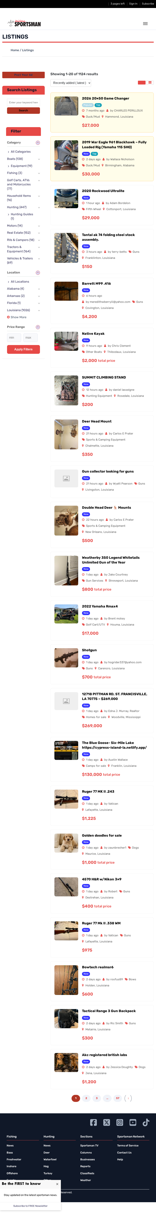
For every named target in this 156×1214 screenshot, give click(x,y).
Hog (46, 1166)
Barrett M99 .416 (96, 284)
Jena (88, 1073)
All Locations (20, 281)
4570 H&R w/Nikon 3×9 (102, 879)
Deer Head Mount (96, 421)
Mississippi (133, 717)
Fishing (14, 173)
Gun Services (94, 580)
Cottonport (113, 209)
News (10, 1145)
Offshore (12, 1173)
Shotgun (89, 650)
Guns (136, 252)
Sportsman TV (89, 1145)
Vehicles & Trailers (20, 260)
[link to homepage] (24, 23)
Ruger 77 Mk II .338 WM (101, 923)
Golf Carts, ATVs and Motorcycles (19, 185)
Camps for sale (96, 766)
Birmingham (113, 165)
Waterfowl (50, 1159)
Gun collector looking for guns (108, 471)
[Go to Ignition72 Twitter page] (106, 1122)
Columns (86, 1152)
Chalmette (92, 446)
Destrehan (92, 897)
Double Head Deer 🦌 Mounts (106, 508)
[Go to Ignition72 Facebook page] (93, 1122)
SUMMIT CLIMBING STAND (104, 377)
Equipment (21, 166)
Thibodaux (114, 352)
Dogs (135, 848)
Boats (15, 159)
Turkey (48, 1173)
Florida (14, 303)
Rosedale (123, 396)
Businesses (87, 1159)
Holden (90, 985)
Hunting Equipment (99, 396)
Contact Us (124, 1152)
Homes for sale (96, 717)
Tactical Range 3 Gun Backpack (109, 1011)
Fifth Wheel (93, 209)
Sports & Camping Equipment (105, 439)
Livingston (92, 490)
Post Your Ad (23, 75)
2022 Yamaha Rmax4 (100, 606)
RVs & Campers (20, 240)
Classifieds (87, 1173)
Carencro (104, 668)
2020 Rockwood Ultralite (103, 191)
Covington (92, 308)
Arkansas (16, 296)
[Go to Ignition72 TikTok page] (146, 1122)
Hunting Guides (22, 216)
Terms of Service (127, 1145)
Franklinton (93, 258)
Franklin (116, 766)
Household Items (19, 198)
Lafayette (91, 810)
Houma (115, 624)
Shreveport (116, 580)
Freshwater (14, 1159)
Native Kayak (93, 334)
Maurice (90, 854)
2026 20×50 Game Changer (105, 98)
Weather (85, 1180)
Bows (132, 979)
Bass (10, 1152)
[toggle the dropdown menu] (145, 23)
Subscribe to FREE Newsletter (30, 1206)
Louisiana (126, 117)
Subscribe (148, 3)
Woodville (117, 717)
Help (120, 1159)
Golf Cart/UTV (95, 624)
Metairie (90, 1029)
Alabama (128, 165)
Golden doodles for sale (102, 836)
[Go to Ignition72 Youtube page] (133, 1122)
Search (23, 110)
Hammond (112, 117)
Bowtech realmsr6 (98, 967)
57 (117, 1098)
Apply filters (23, 349)
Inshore (11, 1166)
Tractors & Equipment (18, 249)
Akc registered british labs (104, 1055)
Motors (14, 225)
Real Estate (18, 232)
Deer (47, 1152)
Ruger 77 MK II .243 (98, 792)
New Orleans (93, 532)
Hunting (16, 207)
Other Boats (94, 352)
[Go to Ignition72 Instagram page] (119, 1122)
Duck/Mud (93, 117)
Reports (85, 1166)
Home (15, 50)
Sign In (133, 3)
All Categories (21, 151)
